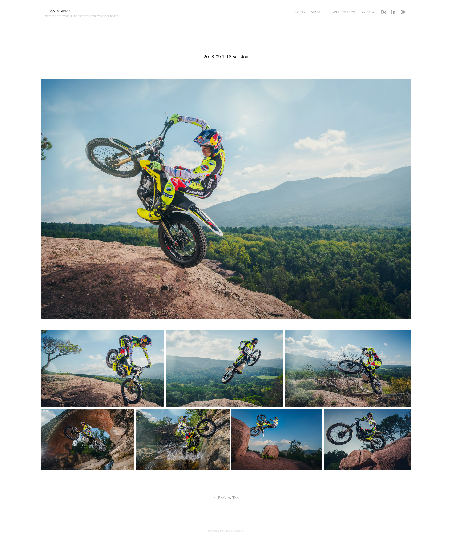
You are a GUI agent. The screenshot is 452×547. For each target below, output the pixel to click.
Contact (369, 12)
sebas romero (57, 11)
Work (300, 12)
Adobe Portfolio (233, 530)
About (316, 12)
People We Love (342, 12)
